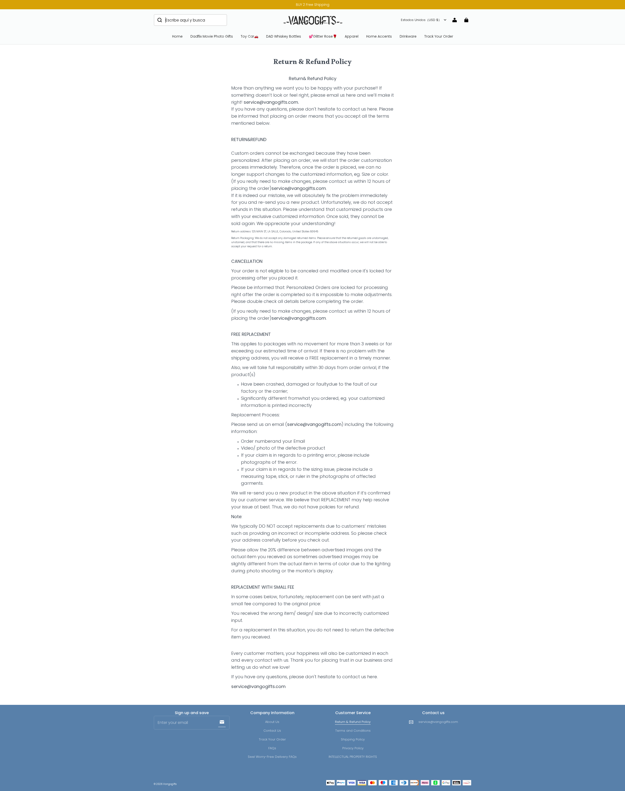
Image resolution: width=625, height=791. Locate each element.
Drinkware (408, 36)
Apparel (351, 36)
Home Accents (379, 36)
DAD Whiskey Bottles (283, 36)
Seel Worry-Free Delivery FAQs (272, 756)
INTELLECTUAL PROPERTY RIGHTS (353, 756)
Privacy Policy (353, 748)
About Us (272, 721)
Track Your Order (438, 36)
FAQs (272, 748)
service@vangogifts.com (438, 721)
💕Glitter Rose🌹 (323, 36)
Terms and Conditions (353, 730)
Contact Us (272, 730)
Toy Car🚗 (249, 36)
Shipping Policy (353, 739)
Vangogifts (170, 784)
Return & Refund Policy (353, 721)
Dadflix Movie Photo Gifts (211, 36)
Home (177, 36)
